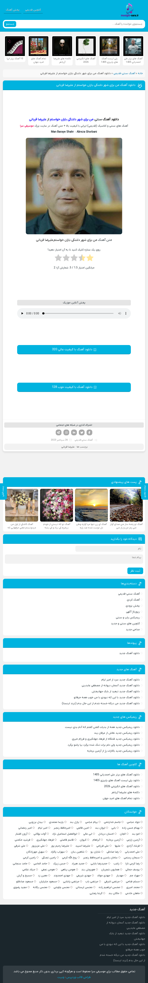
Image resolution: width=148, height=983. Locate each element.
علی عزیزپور (38, 846)
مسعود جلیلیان (48, 881)
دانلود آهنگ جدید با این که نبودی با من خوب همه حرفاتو (107, 697)
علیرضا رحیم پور (60, 846)
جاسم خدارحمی (112, 822)
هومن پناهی (68, 869)
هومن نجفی (48, 869)
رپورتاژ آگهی (133, 612)
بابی (113, 828)
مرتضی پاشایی (71, 881)
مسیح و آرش (24, 875)
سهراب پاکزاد (58, 852)
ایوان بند (100, 828)
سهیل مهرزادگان (35, 852)
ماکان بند (113, 893)
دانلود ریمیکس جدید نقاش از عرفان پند (117, 733)
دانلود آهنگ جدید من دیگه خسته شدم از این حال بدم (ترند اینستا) (101, 703)
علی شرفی (19, 846)
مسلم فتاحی (133, 881)
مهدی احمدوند (62, 875)
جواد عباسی (133, 822)
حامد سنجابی (20, 863)
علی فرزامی (102, 846)
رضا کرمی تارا (132, 863)
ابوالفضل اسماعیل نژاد (64, 834)
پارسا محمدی (56, 822)
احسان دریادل (106, 834)
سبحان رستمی (132, 857)
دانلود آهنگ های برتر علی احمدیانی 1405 (116, 775)
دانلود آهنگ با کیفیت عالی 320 (72, 349)
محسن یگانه (40, 887)
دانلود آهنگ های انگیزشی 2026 (122, 786)
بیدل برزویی (36, 822)
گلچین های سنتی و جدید (125, 623)
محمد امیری (133, 887)
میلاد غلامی (28, 869)
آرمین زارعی (133, 840)
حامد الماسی (40, 863)
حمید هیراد (78, 863)
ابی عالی (87, 834)
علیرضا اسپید (82, 846)
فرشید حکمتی (22, 840)
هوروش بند (88, 869)
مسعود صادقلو (24, 881)
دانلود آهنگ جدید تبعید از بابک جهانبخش (116, 691)
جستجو (10, 24)
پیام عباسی (91, 822)
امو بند (136, 834)
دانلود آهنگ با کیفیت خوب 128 (72, 387)
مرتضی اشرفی (112, 881)
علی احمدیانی (132, 852)
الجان (123, 834)
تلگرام (58, 432)
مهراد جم (135, 875)
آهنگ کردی (133, 600)
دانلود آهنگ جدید (129, 653)
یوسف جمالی (132, 869)
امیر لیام (42, 828)
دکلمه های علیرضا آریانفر (125, 792)
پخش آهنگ (12, 10)
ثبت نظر (135, 571)
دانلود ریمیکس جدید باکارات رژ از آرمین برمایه (113, 751)
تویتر (82, 432)
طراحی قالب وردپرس (78, 977)
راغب (116, 863)
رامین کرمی (29, 857)
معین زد (42, 875)
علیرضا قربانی (68, 446)
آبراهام (96, 840)
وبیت (60, 977)
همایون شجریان (110, 869)
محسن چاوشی (62, 887)
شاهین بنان (77, 852)
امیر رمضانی (25, 828)
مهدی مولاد (103, 875)
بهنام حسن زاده (131, 828)
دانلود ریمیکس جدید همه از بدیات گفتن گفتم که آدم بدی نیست (102, 727)
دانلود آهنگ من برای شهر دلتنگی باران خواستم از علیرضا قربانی (95, 85)
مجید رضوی (20, 887)
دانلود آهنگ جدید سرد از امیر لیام (120, 680)
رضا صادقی (113, 852)
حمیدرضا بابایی (99, 863)
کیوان (83, 840)
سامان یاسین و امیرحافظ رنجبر (100, 857)
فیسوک (89, 432)
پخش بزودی (133, 606)
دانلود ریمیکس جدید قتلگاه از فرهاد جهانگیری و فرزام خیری (106, 739)
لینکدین (74, 432)
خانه (140, 73)
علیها (117, 846)
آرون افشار (21, 834)
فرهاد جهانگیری (45, 840)
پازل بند (74, 822)
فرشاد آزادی (133, 846)
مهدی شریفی (83, 875)
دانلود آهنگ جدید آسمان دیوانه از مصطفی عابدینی (111, 685)
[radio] (89, 259)
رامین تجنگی (49, 857)
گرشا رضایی (96, 893)
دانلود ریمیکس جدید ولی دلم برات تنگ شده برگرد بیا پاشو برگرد (104, 745)
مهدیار (120, 875)
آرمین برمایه (113, 840)
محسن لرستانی (84, 887)
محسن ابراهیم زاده (109, 887)
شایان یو (95, 852)
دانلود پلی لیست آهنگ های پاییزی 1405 (116, 780)
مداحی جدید (133, 629)
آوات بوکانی (40, 834)
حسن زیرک (59, 863)
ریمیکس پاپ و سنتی (128, 617)
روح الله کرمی (69, 857)
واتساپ (66, 432)
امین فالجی (83, 828)
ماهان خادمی (132, 893)
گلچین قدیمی (33, 10)
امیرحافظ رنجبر (62, 828)
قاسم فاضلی (67, 840)
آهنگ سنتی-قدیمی (124, 73)
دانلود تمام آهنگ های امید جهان (121, 798)
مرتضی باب (91, 881)
